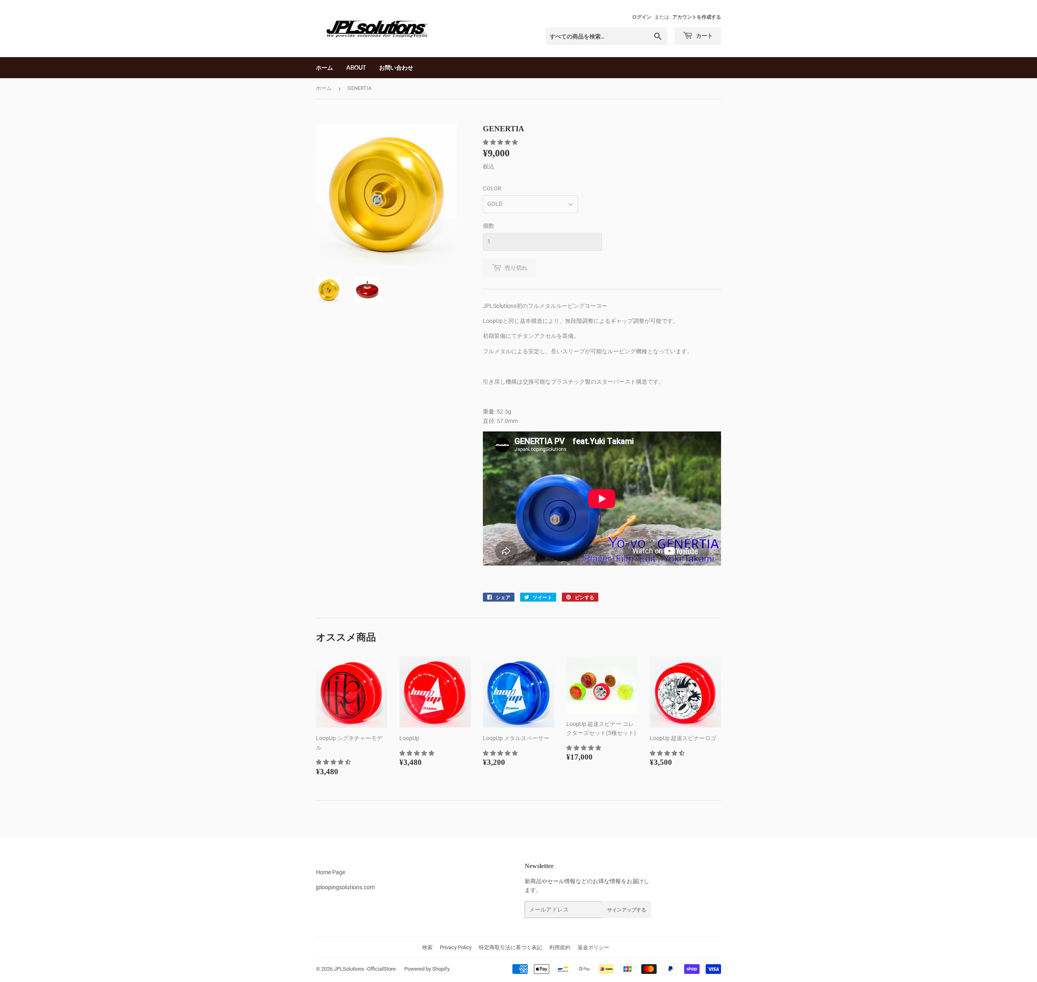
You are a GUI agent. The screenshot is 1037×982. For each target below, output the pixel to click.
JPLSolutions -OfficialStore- (365, 969)
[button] (501, 142)
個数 (488, 225)
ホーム (324, 67)
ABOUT (356, 67)
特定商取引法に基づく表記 (510, 947)
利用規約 (559, 947)
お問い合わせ (396, 67)
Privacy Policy (456, 947)
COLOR (492, 188)
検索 (427, 947)
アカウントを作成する (696, 17)
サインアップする (626, 910)
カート (704, 35)
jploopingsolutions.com (345, 887)
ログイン (641, 17)
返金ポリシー (593, 947)
